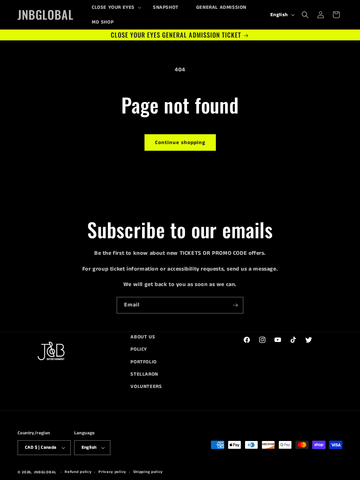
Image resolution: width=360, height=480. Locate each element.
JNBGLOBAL (45, 472)
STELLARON (144, 374)
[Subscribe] (235, 305)
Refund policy (78, 472)
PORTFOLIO (143, 361)
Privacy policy (112, 472)
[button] (113, 7)
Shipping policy (148, 472)
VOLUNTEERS (146, 386)
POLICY (138, 349)
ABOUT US (142, 336)
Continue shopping (180, 142)
